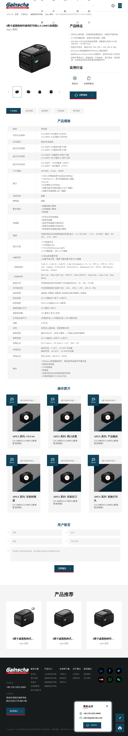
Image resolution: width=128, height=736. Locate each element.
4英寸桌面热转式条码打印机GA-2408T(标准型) (67, 638)
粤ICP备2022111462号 (68, 729)
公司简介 (76, 674)
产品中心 (24, 14)
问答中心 (63, 682)
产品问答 (60, 111)
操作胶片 (45, 111)
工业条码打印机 (50, 674)
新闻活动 (76, 678)
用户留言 (76, 111)
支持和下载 (65, 669)
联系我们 (14, 711)
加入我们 (87, 678)
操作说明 (29, 111)
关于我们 (77, 669)
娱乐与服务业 (36, 690)
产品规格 (13, 111)
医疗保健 (34, 678)
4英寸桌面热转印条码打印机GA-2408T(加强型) (107, 638)
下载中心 (63, 674)
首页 (16, 14)
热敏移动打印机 (50, 686)
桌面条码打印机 (50, 678)
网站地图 (55, 729)
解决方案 (35, 669)
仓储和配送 (35, 686)
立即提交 (62, 568)
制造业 (33, 682)
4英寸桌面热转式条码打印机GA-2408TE (27, 638)
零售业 (33, 674)
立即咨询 (83, 95)
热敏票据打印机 (50, 682)
